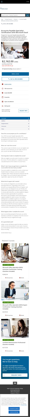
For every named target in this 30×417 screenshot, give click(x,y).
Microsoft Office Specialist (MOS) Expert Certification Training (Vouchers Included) (15, 307)
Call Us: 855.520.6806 (7, 23)
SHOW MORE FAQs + (6, 233)
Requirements (4, 123)
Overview (3, 118)
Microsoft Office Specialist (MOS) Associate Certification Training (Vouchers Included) (13, 269)
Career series (7, 84)
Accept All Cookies (14, 408)
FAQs (2, 129)
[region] (14, 405)
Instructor (3, 126)
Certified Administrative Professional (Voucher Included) (14, 343)
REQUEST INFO (23, 110)
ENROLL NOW (15, 74)
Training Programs (8, 19)
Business (16, 19)
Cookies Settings (14, 412)
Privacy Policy (24, 404)
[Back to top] (15, 388)
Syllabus (3, 121)
